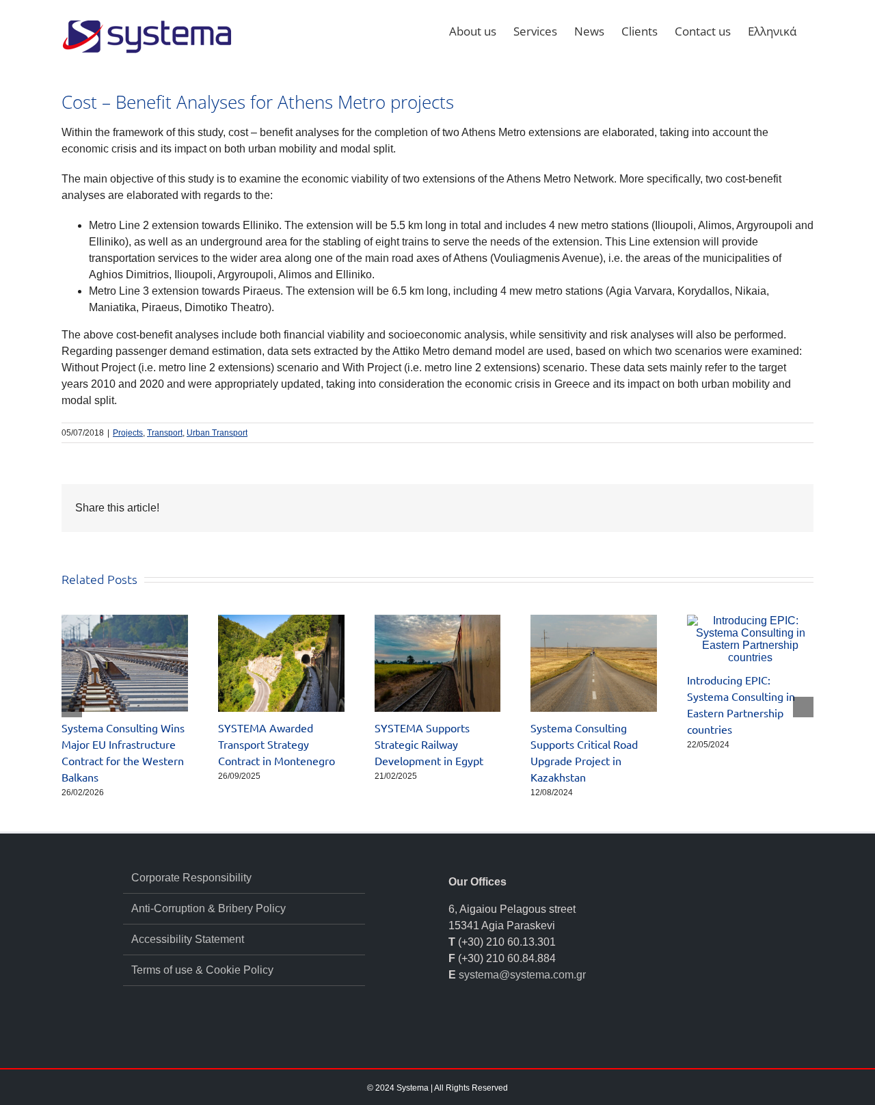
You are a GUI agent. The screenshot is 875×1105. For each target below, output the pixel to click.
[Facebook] (452, 1025)
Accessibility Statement (187, 939)
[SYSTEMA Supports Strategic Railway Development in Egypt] (438, 620)
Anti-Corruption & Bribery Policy (208, 908)
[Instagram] (508, 1025)
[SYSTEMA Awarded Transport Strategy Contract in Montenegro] (281, 620)
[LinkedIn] (471, 1025)
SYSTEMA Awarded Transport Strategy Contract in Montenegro (276, 744)
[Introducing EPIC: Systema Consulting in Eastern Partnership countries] (750, 620)
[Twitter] (489, 1025)
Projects (128, 433)
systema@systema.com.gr (522, 975)
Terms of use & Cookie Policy (202, 970)
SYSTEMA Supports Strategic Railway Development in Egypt (429, 744)
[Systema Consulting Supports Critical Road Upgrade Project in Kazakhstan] (593, 620)
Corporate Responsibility (191, 877)
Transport (165, 433)
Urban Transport (217, 433)
